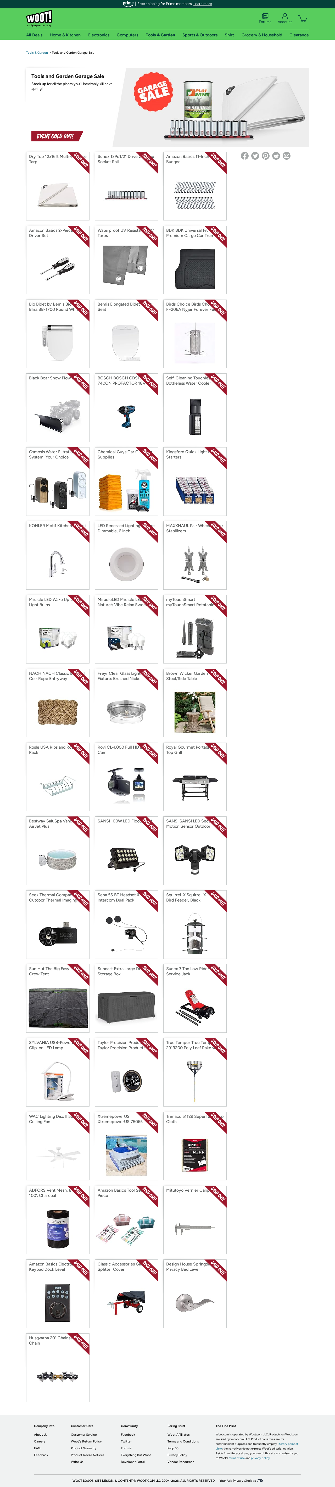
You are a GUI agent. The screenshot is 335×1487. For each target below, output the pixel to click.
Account (285, 22)
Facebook (128, 1434)
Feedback (41, 1455)
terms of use (237, 1458)
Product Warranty (83, 1448)
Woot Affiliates (179, 1434)
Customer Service (84, 1434)
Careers (39, 1441)
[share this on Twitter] (255, 156)
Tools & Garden (37, 52)
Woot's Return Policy (86, 1441)
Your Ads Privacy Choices (238, 1481)
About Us (40, 1434)
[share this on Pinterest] (266, 156)
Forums (265, 22)
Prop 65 (173, 1448)
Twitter (126, 1441)
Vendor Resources (181, 1462)
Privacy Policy (177, 1455)
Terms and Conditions (183, 1441)
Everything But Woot (136, 1455)
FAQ (37, 1448)
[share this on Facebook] (245, 156)
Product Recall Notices (87, 1455)
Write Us (77, 1462)
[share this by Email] (287, 156)
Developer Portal (133, 1462)
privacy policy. (260, 1458)
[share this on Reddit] (276, 156)
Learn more (202, 4)
